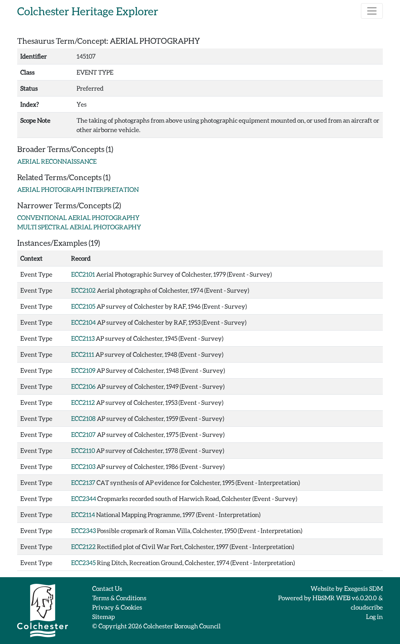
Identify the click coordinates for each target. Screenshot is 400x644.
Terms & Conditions (119, 597)
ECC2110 (83, 450)
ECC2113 (83, 338)
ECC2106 (83, 386)
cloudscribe (367, 607)
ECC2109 (83, 370)
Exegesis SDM (363, 588)
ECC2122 (83, 546)
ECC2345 (83, 562)
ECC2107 (83, 434)
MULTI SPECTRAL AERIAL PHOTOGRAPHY (79, 227)
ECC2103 (83, 466)
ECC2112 (83, 402)
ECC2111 (82, 354)
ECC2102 (83, 290)
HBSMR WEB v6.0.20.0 (344, 597)
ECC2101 (83, 274)
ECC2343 (83, 530)
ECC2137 (83, 482)
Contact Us (107, 588)
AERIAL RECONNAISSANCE (56, 161)
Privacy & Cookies (117, 607)
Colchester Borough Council (182, 626)
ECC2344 (83, 498)
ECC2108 (83, 418)
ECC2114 (83, 514)
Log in (374, 616)
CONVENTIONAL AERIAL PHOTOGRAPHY (78, 217)
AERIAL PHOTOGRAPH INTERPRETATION (78, 189)
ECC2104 (83, 322)
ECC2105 (83, 306)
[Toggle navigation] (372, 11)
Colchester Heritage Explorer (87, 11)
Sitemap (103, 616)
